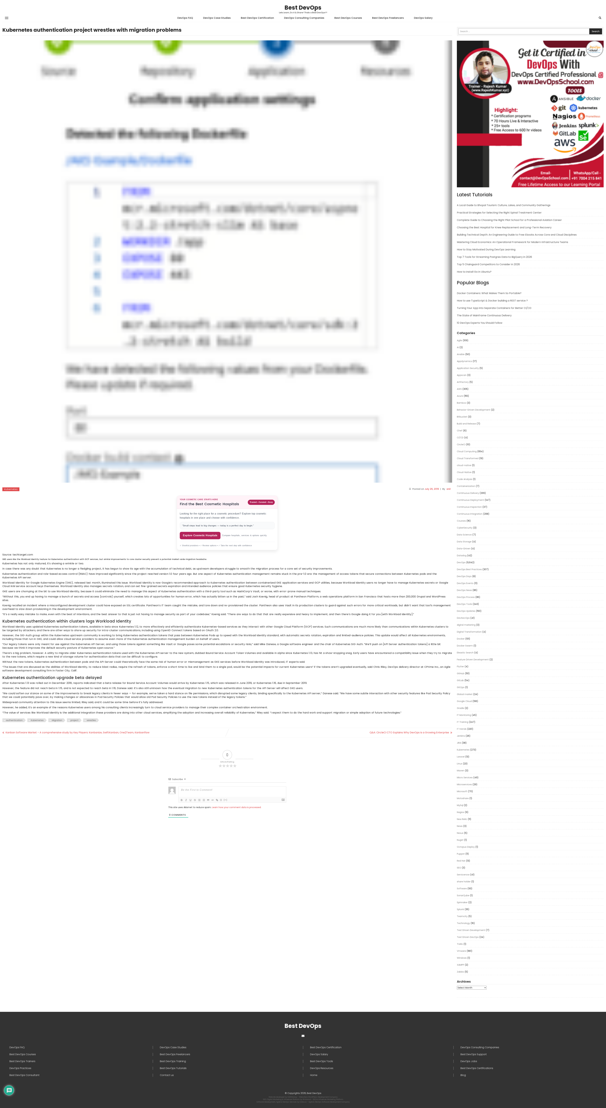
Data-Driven (463, 548)
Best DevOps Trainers (22, 1061)
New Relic (462, 819)
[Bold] (181, 800)
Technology (463, 923)
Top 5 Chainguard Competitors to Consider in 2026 (488, 264)
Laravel (461, 756)
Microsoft (462, 791)
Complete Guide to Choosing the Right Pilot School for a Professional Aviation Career (509, 220)
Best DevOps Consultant (24, 1075)
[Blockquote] (208, 800)
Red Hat (461, 860)
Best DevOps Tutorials (173, 1068)
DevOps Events (465, 583)
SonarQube (463, 895)
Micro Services (465, 777)
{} (221, 800)
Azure (460, 396)
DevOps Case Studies (217, 18)
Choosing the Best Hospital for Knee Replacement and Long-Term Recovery (504, 227)
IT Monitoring (464, 715)
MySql (460, 805)
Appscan (461, 375)
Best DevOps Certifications (476, 1068)
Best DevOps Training (173, 1061)
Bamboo (461, 402)
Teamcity (462, 916)
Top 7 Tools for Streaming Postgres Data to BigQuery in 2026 (494, 257)
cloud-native (464, 465)
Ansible (461, 354)
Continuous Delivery (468, 493)
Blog (463, 1075)
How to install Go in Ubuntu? (474, 272)
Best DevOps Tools (321, 1061)
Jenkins (461, 735)
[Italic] (186, 800)
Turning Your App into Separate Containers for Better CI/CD (494, 308)
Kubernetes (11, 489)
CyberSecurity (464, 527)
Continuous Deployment (470, 500)
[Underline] (190, 800)
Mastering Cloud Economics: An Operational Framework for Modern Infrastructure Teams (512, 242)
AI (458, 347)
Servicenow (463, 874)
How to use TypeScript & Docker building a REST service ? (492, 300)
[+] (225, 800)
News (460, 826)
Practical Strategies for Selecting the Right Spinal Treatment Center (499, 212)
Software (462, 888)
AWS (459, 389)
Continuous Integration (469, 513)
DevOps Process (466, 597)
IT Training (462, 722)
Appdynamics (464, 361)
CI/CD (460, 437)
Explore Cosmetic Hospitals (200, 535)
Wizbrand (307, 1099)
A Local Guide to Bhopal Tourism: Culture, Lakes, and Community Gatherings (503, 205)
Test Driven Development (471, 930)
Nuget (460, 840)
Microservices (464, 784)
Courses (461, 520)
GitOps (460, 687)
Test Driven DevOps (468, 937)
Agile (459, 340)
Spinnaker (462, 902)
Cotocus (303, 1102)
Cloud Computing (467, 451)
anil (448, 489)
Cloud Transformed (467, 458)
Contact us (167, 1075)
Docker (461, 638)
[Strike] (195, 800)
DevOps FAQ (185, 18)
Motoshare (463, 798)
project (74, 720)
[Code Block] (212, 800)
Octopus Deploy (466, 846)
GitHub (460, 673)
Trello (460, 944)
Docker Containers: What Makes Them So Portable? (489, 293)
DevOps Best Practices (469, 569)
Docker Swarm (465, 645)
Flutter (460, 666)
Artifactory (463, 382)
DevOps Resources (321, 1068)
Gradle (460, 708)
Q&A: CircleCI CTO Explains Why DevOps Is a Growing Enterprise (409, 732)
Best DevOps (303, 8)
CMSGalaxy (293, 1097)
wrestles (91, 720)
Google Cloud (464, 701)
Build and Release (466, 423)
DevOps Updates (466, 611)
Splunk (460, 909)
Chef (459, 430)
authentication (14, 720)
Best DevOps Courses (348, 18)
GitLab (460, 680)
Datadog (461, 555)
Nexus (460, 833)
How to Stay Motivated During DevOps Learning (486, 249)
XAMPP (460, 964)
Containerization (466, 486)
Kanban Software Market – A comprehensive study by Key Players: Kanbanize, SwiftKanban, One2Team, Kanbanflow (77, 732)
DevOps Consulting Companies (304, 18)
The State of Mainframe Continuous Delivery (484, 315)
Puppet (461, 853)
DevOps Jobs (468, 1061)
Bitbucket (462, 416)
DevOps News (464, 590)
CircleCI (461, 444)
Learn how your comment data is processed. (236, 807)
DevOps (461, 562)
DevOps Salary (423, 18)
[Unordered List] (204, 800)
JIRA (459, 742)
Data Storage (464, 541)
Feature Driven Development (473, 659)
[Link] (217, 800)
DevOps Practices (20, 1068)
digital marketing (466, 624)
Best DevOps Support (473, 1054)
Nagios (460, 812)
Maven (460, 770)
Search (596, 31)
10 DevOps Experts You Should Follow (479, 323)
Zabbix (460, 971)
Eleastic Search (465, 652)
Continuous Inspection (469, 507)
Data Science (464, 534)
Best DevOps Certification (257, 18)
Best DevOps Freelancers (388, 18)
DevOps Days (464, 576)
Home (313, 1075)
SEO (459, 867)
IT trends (461, 729)
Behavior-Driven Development (473, 409)
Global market (464, 694)
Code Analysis (464, 479)
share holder (464, 881)
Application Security (468, 368)
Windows (462, 957)
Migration (57, 720)
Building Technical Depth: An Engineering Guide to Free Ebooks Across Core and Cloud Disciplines (517, 235)
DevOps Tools (464, 604)
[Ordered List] (199, 800)
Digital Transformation (469, 631)
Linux (459, 763)
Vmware (461, 951)
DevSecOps (463, 618)
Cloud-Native (464, 472)
